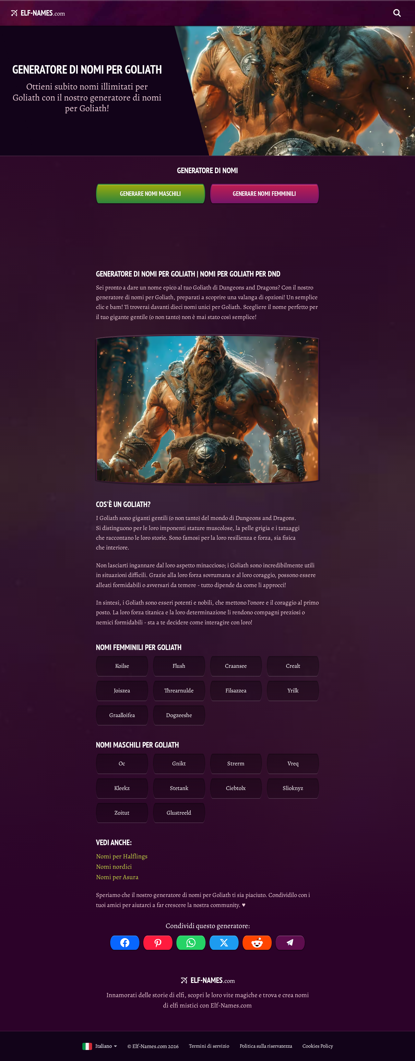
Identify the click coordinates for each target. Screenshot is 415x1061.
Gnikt (179, 763)
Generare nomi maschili (150, 193)
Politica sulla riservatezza (266, 1046)
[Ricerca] (397, 13)
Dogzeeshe (179, 715)
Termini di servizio (209, 1046)
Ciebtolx (236, 788)
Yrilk (293, 690)
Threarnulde (179, 690)
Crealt (293, 666)
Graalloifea (122, 715)
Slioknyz (293, 788)
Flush (178, 666)
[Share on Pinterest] (157, 943)
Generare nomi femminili (264, 193)
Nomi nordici (114, 866)
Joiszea (122, 690)
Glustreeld (179, 813)
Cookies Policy (317, 1046)
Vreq (293, 763)
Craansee (236, 666)
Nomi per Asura (117, 877)
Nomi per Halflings (122, 856)
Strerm (235, 763)
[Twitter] (224, 943)
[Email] (290, 943)
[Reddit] (257, 943)
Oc (122, 763)
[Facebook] (124, 943)
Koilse (122, 666)
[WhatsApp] (191, 943)
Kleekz (122, 788)
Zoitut (121, 813)
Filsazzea (235, 690)
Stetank (179, 788)
